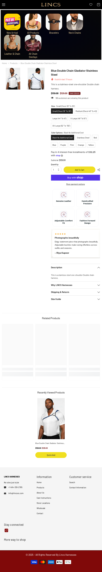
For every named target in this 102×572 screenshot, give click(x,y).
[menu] (3, 4)
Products (14, 63)
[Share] (97, 170)
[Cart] (98, 4)
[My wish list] (90, 4)
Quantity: (55, 164)
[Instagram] (6, 530)
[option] (51, 429)
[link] (17, 369)
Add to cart (79, 170)
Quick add (51, 455)
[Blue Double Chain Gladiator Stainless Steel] (51, 418)
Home (4, 63)
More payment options (75, 184)
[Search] (11, 4)
